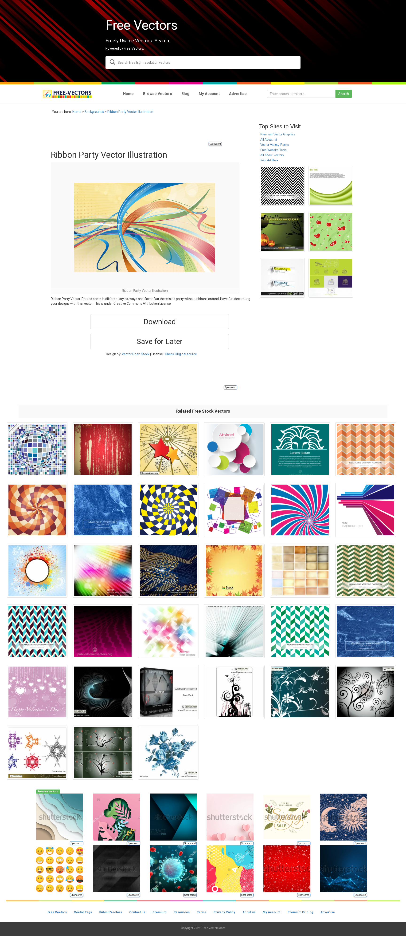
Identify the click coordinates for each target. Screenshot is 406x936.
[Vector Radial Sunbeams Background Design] (300, 510)
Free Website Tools (273, 150)
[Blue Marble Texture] (365, 631)
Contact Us (137, 912)
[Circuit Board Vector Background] (168, 571)
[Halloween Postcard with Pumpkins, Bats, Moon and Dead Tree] (282, 232)
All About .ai (268, 139)
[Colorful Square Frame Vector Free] (234, 510)
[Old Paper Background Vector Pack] (300, 571)
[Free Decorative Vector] (37, 753)
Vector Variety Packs (274, 144)
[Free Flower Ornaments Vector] (300, 692)
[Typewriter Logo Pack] (282, 278)
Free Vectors (57, 912)
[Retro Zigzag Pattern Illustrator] (37, 631)
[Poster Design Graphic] (300, 449)
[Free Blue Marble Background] (103, 510)
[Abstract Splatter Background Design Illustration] (37, 571)
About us (248, 912)
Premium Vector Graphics (277, 134)
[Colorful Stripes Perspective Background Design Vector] (365, 510)
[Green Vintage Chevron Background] (365, 571)
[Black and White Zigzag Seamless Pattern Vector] (282, 186)
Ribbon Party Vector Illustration (130, 112)
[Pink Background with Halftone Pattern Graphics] (103, 631)
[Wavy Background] (330, 186)
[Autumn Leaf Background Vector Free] (234, 571)
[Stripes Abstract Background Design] (234, 631)
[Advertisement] (136, 130)
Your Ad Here (269, 160)
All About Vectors (272, 155)
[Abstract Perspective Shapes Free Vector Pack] (168, 692)
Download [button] (160, 321)
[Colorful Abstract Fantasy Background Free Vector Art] (168, 631)
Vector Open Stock (135, 354)
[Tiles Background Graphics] (37, 449)
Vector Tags (83, 912)
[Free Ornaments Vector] (234, 692)
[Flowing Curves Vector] (103, 692)
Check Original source (181, 354)
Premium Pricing (300, 912)
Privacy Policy (224, 912)
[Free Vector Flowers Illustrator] (168, 753)
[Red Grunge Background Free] (103, 449)
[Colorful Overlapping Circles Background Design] (234, 449)
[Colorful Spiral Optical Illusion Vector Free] (168, 510)
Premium (159, 912)
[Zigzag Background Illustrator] (300, 631)
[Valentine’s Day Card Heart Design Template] (37, 692)
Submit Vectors (110, 912)
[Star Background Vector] (168, 449)
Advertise (327, 912)
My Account (271, 912)
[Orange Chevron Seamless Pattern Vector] (365, 449)
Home (76, 112)
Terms (201, 912)
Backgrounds (94, 112)
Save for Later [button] (160, 341)
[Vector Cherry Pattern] (330, 232)
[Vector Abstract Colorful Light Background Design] (103, 571)
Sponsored (215, 143)
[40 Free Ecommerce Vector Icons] (330, 278)
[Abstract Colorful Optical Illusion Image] (37, 510)
